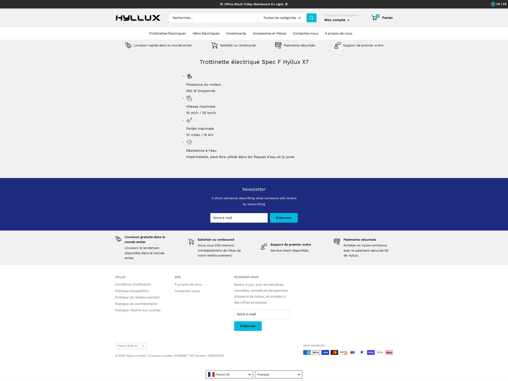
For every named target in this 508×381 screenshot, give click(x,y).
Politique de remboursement (137, 297)
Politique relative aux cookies (138, 310)
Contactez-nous (305, 33)
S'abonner (284, 218)
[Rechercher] (312, 17)
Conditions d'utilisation (133, 284)
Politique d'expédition (132, 291)
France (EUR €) (127, 345)
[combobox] (229, 374)
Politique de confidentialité (136, 304)
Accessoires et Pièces (269, 33)
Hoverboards (236, 33)
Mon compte (335, 20)
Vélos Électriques (206, 33)
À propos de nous (338, 33)
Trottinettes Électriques (167, 33)
